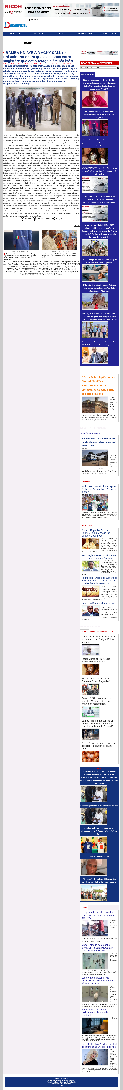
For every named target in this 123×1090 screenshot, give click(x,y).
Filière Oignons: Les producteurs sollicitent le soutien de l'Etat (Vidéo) (99, 746)
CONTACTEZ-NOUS (108, 34)
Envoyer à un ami (43, 218)
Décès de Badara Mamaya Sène (99, 603)
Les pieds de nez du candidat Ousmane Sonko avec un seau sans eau (98, 915)
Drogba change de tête (99, 856)
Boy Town (12, 264)
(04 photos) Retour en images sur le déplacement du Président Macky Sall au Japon (99, 831)
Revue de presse (68, 269)
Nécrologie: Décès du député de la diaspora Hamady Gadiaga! (99, 556)
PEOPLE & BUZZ (85, 34)
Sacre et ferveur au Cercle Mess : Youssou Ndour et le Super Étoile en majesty (99, 114)
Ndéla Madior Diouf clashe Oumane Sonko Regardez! (96, 680)
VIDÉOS (58, 269)
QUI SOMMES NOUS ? (61, 271)
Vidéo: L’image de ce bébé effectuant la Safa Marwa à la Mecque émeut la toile (97, 948)
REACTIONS (42, 264)
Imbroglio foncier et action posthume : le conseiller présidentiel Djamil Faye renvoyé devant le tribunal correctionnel (99, 316)
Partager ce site (13, 43)
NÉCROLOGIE (21, 271)
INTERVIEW (8, 271)
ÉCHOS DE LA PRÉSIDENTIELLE (64, 264)
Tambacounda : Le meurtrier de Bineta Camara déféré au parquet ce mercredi (99, 442)
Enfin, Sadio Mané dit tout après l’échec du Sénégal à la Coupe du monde (99, 489)
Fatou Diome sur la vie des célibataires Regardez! (96, 660)
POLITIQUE (38, 34)
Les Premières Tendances (17, 266)
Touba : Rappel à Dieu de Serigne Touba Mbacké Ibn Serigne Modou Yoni (96, 533)
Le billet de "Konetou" (55, 274)
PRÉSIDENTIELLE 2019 (35, 274)
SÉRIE (92, 631)
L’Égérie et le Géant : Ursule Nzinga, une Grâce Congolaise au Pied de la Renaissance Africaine (99, 287)
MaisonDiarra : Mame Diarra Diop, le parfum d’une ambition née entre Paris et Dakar (99, 142)
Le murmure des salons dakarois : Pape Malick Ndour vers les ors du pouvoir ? (99, 343)
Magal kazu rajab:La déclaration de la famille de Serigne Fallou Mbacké (99, 639)
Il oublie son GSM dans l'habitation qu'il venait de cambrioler (95, 1012)
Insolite (39, 271)
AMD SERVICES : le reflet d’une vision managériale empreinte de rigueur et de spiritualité (99, 171)
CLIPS (112, 631)
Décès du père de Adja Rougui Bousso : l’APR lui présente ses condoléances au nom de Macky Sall (59, 255)
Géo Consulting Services (26, 264)
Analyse (32, 271)
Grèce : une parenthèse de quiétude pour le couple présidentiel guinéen (99, 261)
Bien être (47, 271)
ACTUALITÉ (15, 34)
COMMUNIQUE (46, 269)
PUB (74, 271)
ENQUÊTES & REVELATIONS (92, 433)
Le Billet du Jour (21, 261)
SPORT (61, 34)
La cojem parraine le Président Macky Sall (99, 805)
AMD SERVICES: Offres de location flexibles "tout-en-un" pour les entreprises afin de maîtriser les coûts (99, 199)
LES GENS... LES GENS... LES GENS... (45, 261)
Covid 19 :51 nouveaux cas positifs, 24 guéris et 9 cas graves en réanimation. (96, 701)
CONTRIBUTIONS (29, 269)
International (32, 266)
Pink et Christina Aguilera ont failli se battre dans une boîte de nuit (99, 1045)
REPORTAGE (102, 631)
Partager (58, 218)
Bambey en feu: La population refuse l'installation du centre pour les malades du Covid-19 (98, 723)
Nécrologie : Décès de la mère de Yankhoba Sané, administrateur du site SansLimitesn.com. (99, 580)
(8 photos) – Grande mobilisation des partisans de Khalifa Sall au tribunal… (99, 880)
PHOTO (58, 266)
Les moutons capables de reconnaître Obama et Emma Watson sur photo (97, 980)
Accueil (27, 218)
